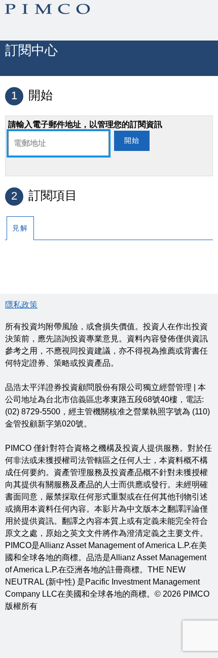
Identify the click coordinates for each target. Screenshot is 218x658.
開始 (131, 140)
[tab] (20, 228)
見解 (20, 228)
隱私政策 (21, 304)
